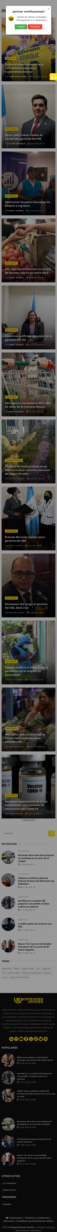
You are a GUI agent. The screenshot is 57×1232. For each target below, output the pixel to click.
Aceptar (21, 27)
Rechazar (35, 27)
